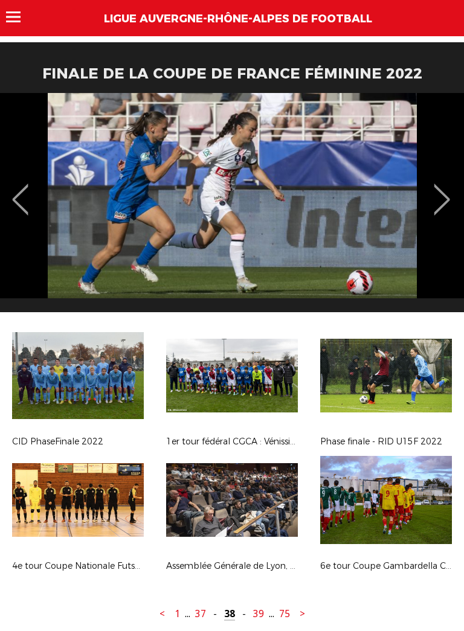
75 (284, 614)
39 (258, 614)
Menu (19, 17)
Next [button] (442, 191)
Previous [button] (20, 191)
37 (200, 614)
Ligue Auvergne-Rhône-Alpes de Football (238, 18)
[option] (232, 207)
